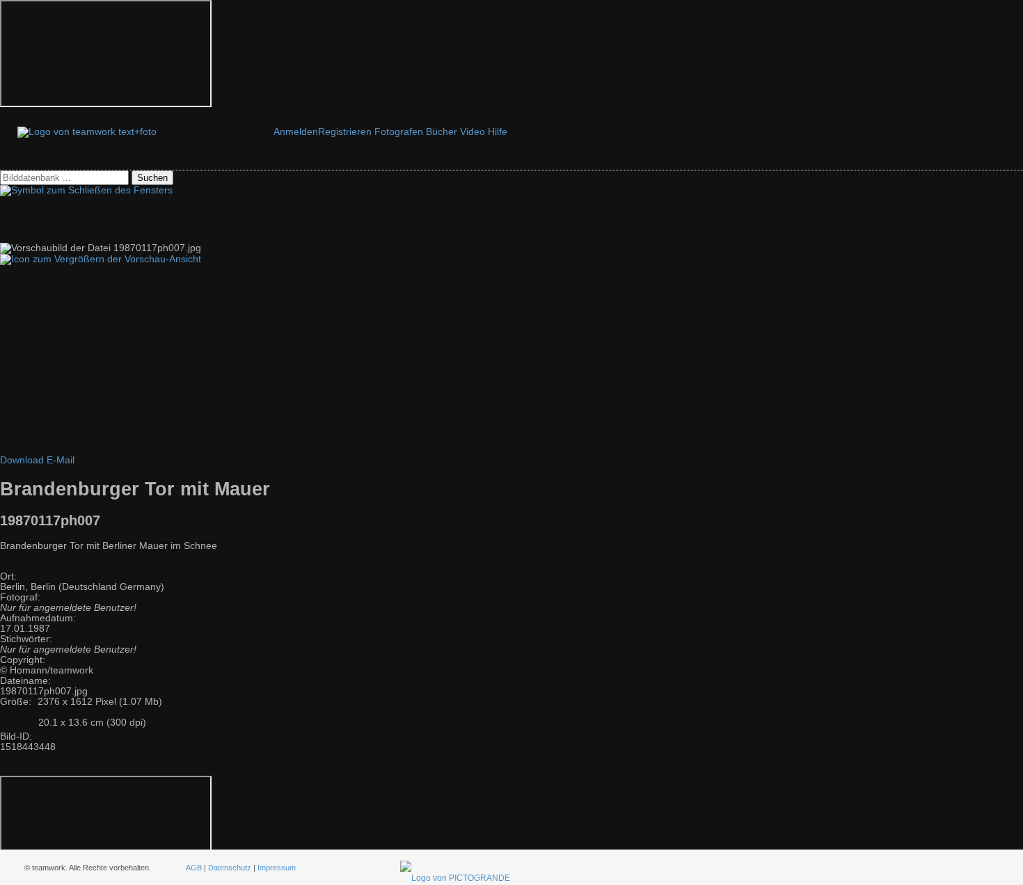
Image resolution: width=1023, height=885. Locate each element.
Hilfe (497, 132)
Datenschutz (229, 867)
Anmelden (295, 132)
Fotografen (398, 132)
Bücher (441, 132)
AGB (194, 867)
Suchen (152, 178)
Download (22, 460)
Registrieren (345, 132)
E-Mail (60, 460)
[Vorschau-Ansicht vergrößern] (100, 259)
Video (472, 132)
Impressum (276, 867)
